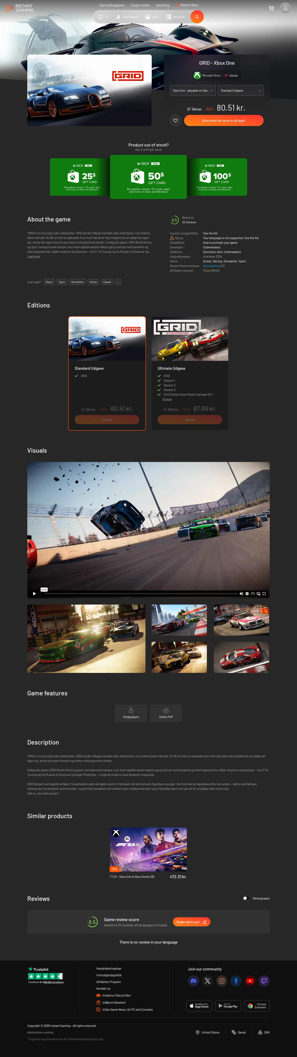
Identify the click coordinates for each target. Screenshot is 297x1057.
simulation (77, 282)
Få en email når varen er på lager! (224, 120)
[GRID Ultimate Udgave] (190, 355)
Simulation (230, 261)
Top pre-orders (140, 5)
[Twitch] (264, 980)
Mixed (207, 270)
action (93, 282)
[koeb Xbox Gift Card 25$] (82, 177)
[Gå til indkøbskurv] (271, 8)
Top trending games (112, 5)
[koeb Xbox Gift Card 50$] (148, 177)
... (118, 282)
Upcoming (162, 5)
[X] (207, 980)
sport (62, 282)
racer (49, 282)
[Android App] (228, 1005)
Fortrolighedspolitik (109, 975)
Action (207, 261)
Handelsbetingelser (108, 968)
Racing (217, 261)
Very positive (211, 266)
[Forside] (19, 8)
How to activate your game (220, 242)
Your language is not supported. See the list (231, 238)
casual (107, 282)
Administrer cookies (40, 1032)
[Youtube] (250, 980)
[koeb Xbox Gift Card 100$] (214, 177)
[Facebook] (235, 980)
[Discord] (193, 980)
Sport (242, 261)
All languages (261, 898)
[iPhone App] (199, 1005)
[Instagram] (221, 980)
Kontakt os (103, 988)
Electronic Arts (212, 252)
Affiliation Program (108, 982)
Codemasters (211, 247)
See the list (210, 233)
